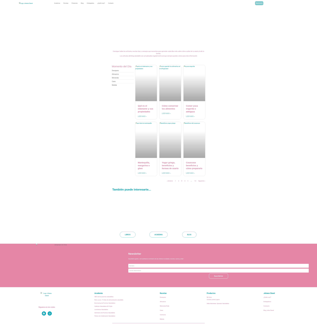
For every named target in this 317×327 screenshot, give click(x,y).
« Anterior (170, 181)
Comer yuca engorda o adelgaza (192, 109)
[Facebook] (44, 313)
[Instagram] (50, 313)
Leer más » (142, 116)
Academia (57, 3)
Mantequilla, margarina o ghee (144, 165)
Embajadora (90, 3)
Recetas (65, 3)
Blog (82, 3)
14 (195, 181)
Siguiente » (201, 181)
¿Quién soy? (101, 3)
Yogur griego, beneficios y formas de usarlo (170, 165)
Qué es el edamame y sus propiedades (145, 109)
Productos (75, 3)
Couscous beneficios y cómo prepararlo (194, 165)
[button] (299, 3)
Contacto (110, 3)
